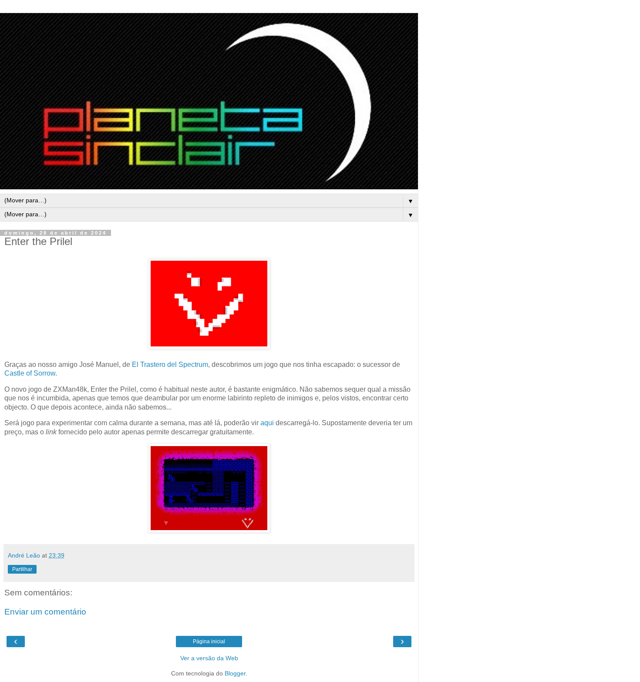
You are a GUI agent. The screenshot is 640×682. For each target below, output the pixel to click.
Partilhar (22, 569)
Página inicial (209, 641)
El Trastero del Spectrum (170, 364)
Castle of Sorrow (29, 373)
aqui (267, 423)
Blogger (235, 673)
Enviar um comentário (45, 611)
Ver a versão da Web (209, 658)
